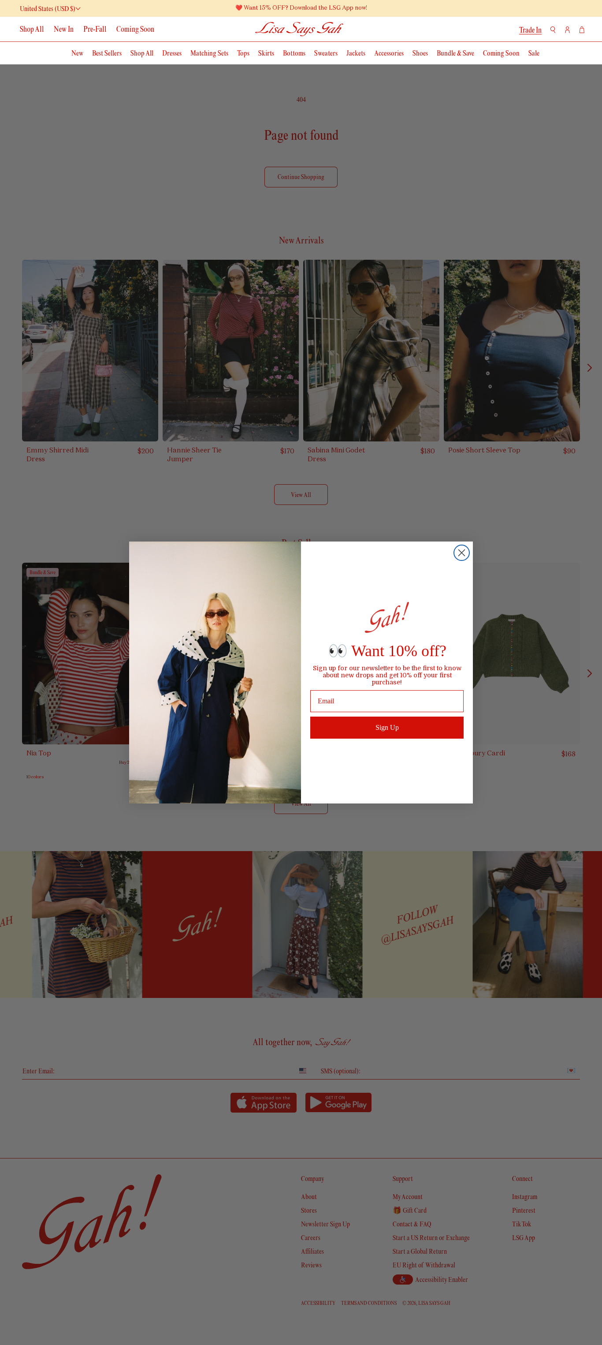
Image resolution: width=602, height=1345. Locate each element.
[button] (553, 29)
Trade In (530, 30)
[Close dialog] (461, 552)
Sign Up (387, 727)
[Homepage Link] (299, 29)
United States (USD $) (47, 8)
